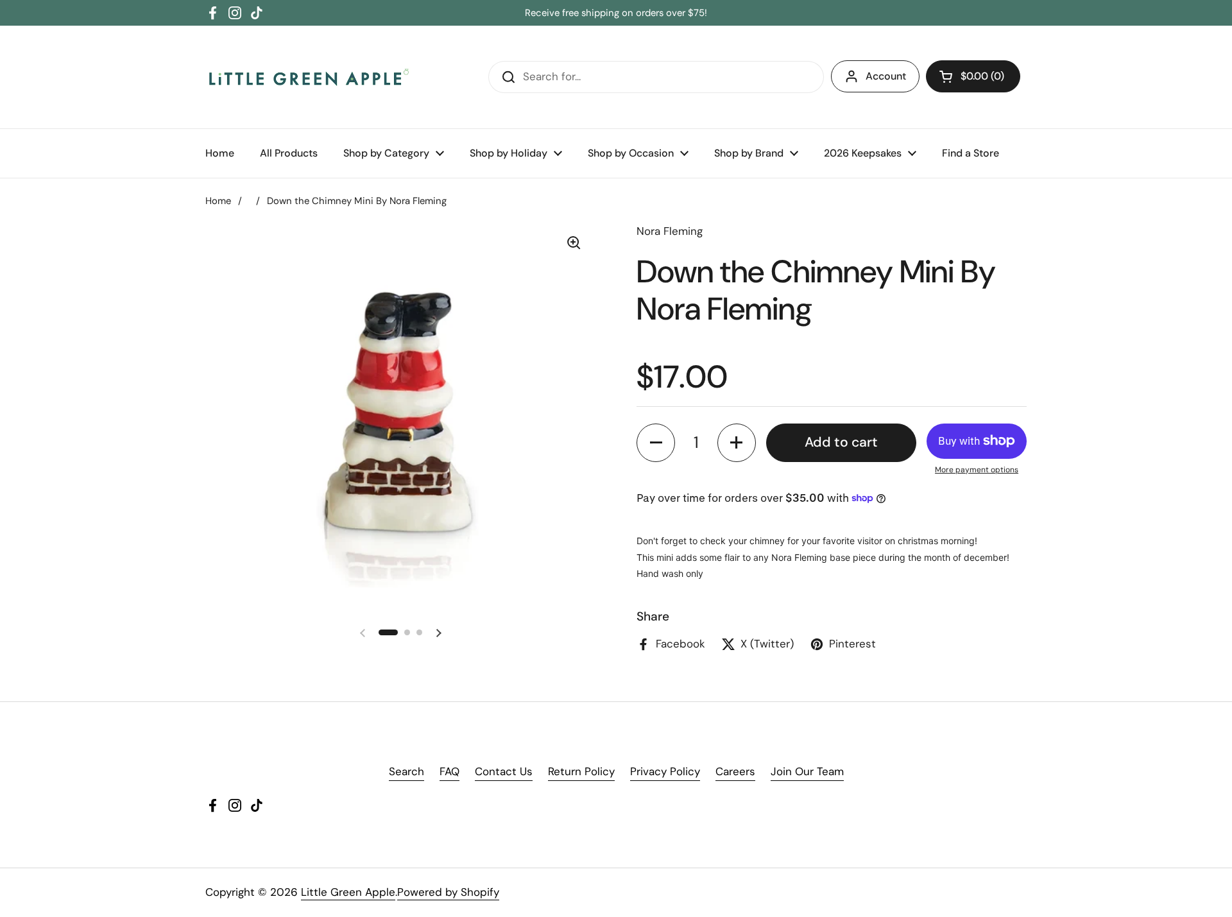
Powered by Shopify (448, 892)
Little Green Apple (348, 892)
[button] (973, 76)
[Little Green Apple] (308, 77)
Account (886, 76)
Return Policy (581, 771)
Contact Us (504, 771)
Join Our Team (807, 771)
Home (218, 200)
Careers (735, 771)
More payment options (976, 470)
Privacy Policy (665, 771)
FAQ (449, 771)
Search (406, 771)
